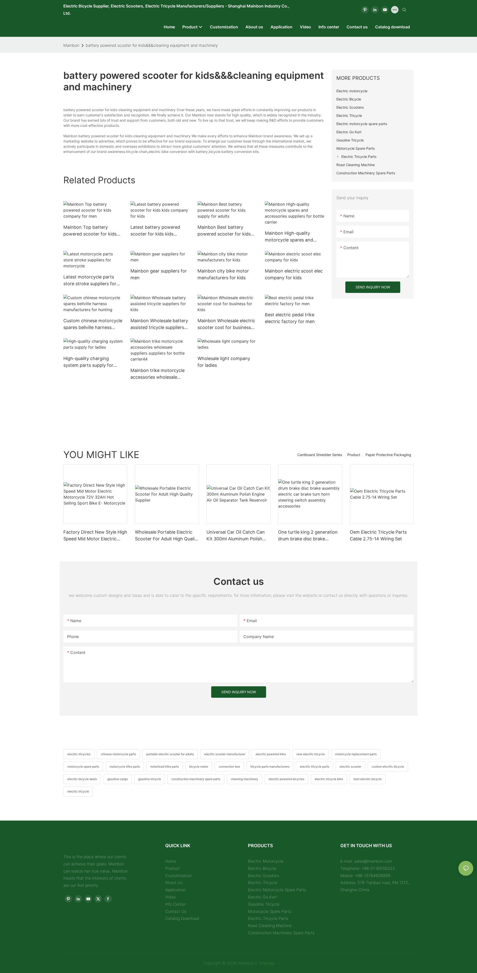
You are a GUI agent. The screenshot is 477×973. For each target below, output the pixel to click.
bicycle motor (198, 766)
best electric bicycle (368, 779)
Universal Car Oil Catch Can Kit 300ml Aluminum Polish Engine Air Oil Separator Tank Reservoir (237, 535)
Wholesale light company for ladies (224, 362)
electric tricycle (78, 791)
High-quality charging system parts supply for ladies (88, 362)
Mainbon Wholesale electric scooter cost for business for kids (226, 324)
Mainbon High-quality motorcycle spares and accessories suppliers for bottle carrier (291, 237)
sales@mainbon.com (373, 861)
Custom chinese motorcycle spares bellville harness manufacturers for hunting (92, 324)
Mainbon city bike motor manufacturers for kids (223, 274)
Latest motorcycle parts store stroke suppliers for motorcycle (89, 280)
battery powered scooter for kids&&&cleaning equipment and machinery (152, 45)
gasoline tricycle (149, 779)
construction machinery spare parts (195, 779)
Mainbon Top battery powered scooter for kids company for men (90, 231)
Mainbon (71, 45)
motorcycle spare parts (83, 766)
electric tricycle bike (329, 779)
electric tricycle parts (314, 766)
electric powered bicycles (286, 779)
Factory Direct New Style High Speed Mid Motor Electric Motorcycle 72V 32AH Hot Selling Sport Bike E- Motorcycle (95, 535)
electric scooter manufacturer (224, 754)
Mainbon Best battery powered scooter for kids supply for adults (224, 231)
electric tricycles (78, 754)
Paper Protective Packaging (388, 455)
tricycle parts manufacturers (269, 766)
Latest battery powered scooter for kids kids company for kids (155, 231)
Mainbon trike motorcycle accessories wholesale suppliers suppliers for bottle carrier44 (157, 374)
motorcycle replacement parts (356, 754)
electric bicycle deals (82, 779)
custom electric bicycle (388, 766)
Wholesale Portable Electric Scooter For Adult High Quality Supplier (167, 535)
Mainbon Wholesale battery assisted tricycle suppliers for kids (159, 324)
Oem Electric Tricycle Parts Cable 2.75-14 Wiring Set (378, 535)
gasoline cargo (117, 779)
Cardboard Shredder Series (319, 455)
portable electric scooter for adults (170, 754)
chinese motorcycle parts (118, 754)
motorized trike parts (164, 766)
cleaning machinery (244, 779)
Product (353, 455)
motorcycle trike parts (125, 766)
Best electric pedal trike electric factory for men (290, 318)
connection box (229, 766)
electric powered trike (271, 754)
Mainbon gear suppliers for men (158, 274)
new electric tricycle (310, 754)
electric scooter (350, 766)
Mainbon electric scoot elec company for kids (294, 274)
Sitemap (266, 963)
